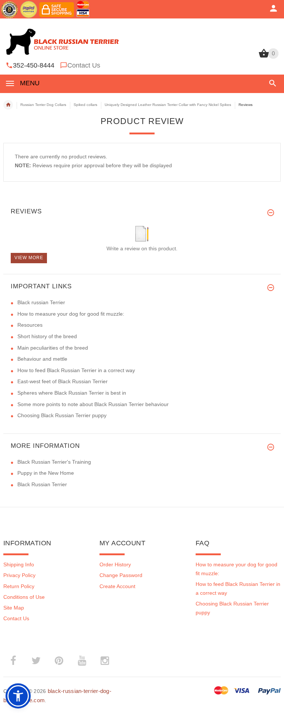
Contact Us (83, 65)
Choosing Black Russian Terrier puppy (61, 415)
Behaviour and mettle (42, 359)
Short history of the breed (47, 336)
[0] (263, 57)
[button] (271, 83)
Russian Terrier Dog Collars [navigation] (43, 105)
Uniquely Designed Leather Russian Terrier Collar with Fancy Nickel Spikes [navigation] (168, 105)
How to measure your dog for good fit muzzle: (70, 314)
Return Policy (18, 586)
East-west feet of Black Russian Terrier (62, 381)
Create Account (117, 586)
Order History (115, 564)
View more (28, 257)
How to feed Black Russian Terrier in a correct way (76, 370)
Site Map (13, 608)
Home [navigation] (8, 105)
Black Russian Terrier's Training (54, 462)
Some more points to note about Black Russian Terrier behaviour (93, 404)
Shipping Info (18, 564)
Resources (30, 325)
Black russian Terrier (41, 302)
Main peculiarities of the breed (52, 348)
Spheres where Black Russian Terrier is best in (71, 393)
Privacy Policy (19, 575)
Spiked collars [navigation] (85, 105)
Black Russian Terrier (42, 484)
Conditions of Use (24, 597)
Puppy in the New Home (45, 473)
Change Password (120, 575)
